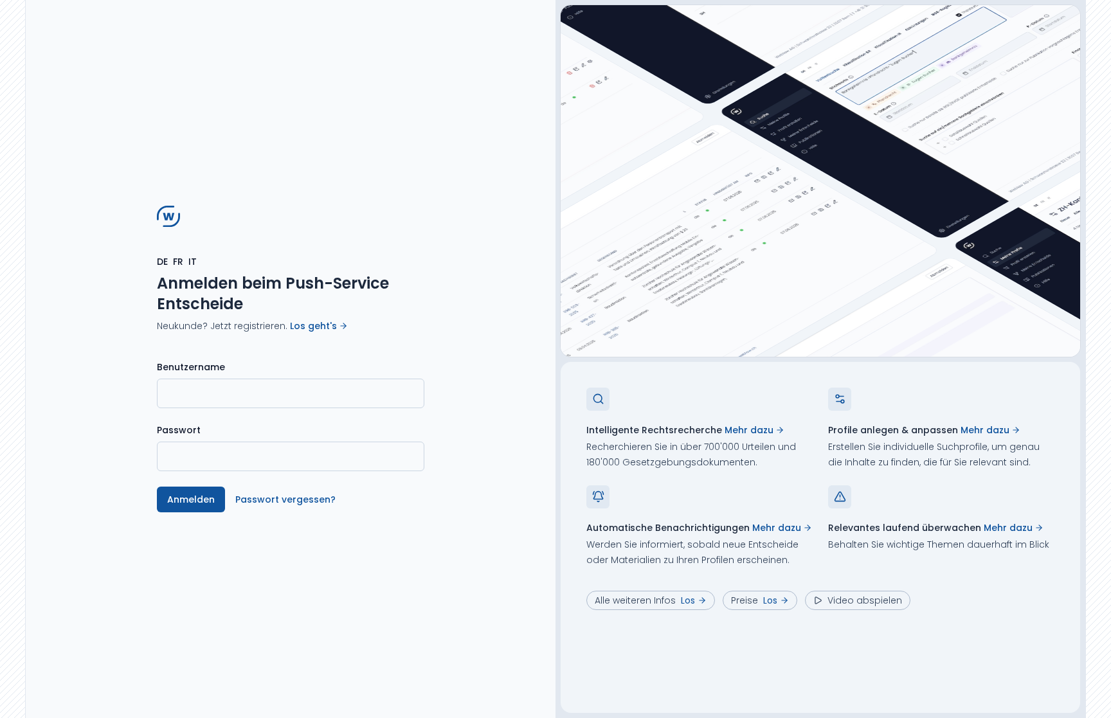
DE (162, 261)
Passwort (179, 430)
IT (192, 261)
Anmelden (191, 499)
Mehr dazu (749, 430)
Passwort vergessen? (285, 499)
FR (178, 261)
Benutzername (191, 367)
